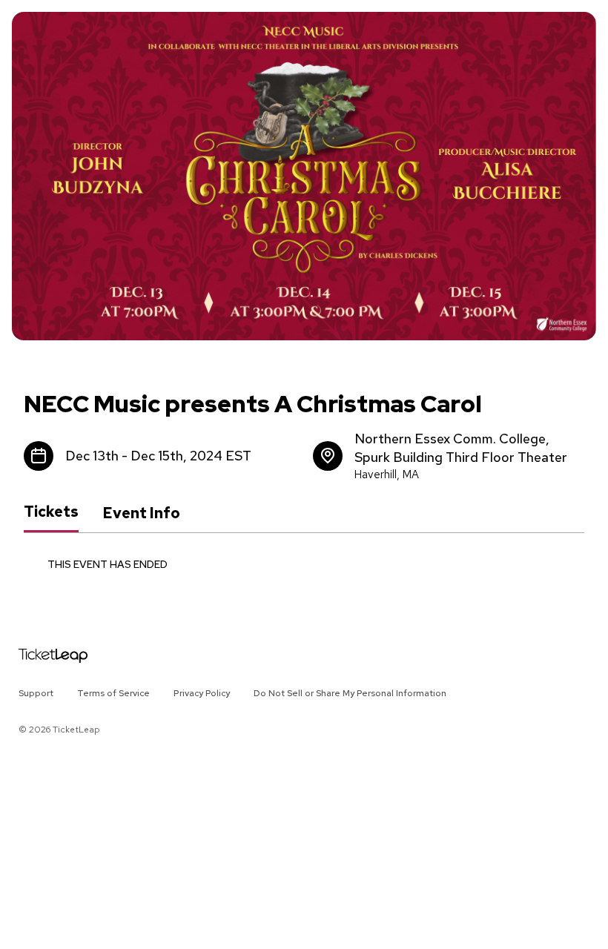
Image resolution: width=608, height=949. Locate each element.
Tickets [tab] (51, 512)
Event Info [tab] (141, 513)
